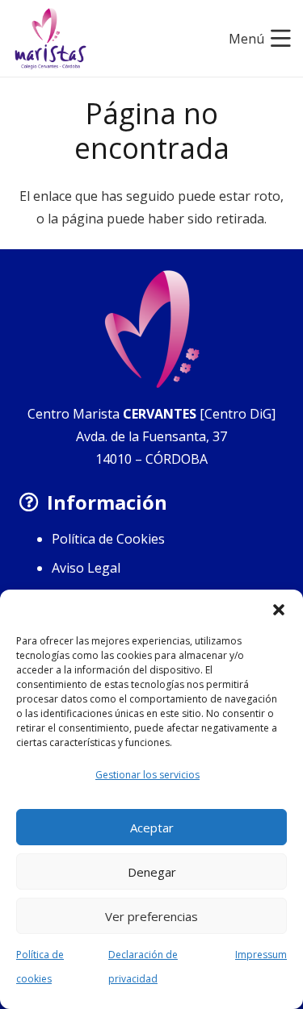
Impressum (261, 954)
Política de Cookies (108, 539)
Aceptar (152, 827)
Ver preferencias (151, 916)
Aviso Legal (86, 568)
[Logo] (50, 38)
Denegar (152, 872)
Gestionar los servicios (147, 775)
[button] (279, 610)
